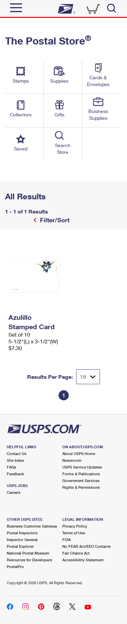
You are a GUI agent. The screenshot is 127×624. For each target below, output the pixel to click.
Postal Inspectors (22, 533)
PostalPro (15, 566)
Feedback (15, 474)
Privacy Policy (74, 526)
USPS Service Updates (82, 467)
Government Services (81, 480)
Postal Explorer (20, 546)
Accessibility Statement (83, 560)
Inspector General (22, 539)
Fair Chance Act (76, 553)
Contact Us (16, 453)
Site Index (15, 460)
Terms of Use (73, 533)
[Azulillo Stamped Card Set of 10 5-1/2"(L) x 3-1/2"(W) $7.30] (34, 275)
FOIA (66, 539)
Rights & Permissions (81, 487)
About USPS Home (78, 453)
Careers (13, 492)
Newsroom (72, 460)
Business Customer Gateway (32, 526)
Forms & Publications (81, 474)
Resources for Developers (29, 560)
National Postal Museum (28, 553)
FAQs (11, 467)
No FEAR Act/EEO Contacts (86, 546)
